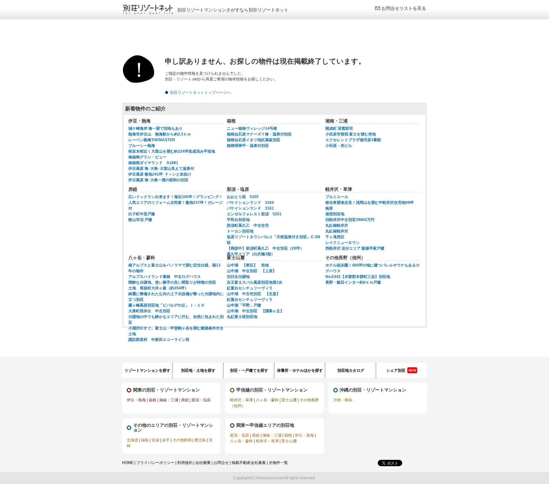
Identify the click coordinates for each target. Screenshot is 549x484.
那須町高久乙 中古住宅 (248, 225)
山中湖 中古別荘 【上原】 (251, 271)
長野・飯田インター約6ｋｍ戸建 (353, 282)
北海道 (132, 440)
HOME (127, 462)
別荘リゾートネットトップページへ (200, 92)
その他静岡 (182, 440)
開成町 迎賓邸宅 (339, 128)
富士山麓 (289, 400)
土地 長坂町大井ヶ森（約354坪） (158, 288)
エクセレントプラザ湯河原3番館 (353, 140)
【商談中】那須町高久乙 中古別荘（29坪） (265, 248)
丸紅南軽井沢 (336, 225)
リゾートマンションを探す (147, 370)
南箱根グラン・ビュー (147, 157)
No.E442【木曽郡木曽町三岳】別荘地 (357, 276)
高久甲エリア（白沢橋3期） (251, 254)
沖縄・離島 (342, 400)
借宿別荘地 (334, 214)
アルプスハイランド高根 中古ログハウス (164, 276)
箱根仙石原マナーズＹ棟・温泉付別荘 (259, 134)
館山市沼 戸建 (140, 220)
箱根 (152, 400)
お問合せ (221, 462)
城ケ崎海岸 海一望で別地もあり (155, 128)
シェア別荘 (401, 370)
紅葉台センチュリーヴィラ (250, 288)
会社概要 (203, 462)
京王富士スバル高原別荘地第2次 (254, 282)
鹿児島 (200, 440)
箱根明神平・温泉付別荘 (248, 145)
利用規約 (185, 462)
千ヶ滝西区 (334, 237)
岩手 (166, 440)
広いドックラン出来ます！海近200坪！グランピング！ (175, 197)
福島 (145, 440)
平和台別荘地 (238, 220)
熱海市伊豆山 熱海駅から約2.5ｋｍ (159, 134)
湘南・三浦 (168, 400)
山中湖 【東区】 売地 (248, 265)
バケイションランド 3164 (250, 202)
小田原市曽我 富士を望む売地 (350, 134)
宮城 (155, 440)
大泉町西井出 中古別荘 (149, 311)
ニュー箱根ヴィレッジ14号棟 (252, 128)
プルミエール (336, 197)
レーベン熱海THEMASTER (151, 140)
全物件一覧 (278, 462)
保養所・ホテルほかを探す (300, 370)
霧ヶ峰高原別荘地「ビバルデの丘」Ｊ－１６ (166, 305)
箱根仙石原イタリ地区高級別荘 (253, 140)
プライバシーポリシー (155, 462)
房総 (185, 400)
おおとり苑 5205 (243, 197)
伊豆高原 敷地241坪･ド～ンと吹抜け (159, 174)
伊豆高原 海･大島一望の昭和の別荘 (158, 180)
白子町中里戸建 (141, 214)
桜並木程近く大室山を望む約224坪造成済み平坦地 (171, 151)
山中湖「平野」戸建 (244, 305)
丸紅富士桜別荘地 (242, 317)
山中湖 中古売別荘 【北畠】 (253, 294)
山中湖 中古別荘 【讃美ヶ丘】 (255, 311)
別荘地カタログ (350, 370)
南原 (329, 208)
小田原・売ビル (338, 145)
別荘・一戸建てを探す (249, 370)
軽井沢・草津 (241, 400)
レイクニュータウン (342, 242)
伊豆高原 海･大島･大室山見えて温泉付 (161, 168)
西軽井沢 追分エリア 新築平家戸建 (354, 248)
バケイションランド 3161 (250, 208)
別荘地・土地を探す (198, 370)
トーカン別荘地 (240, 231)
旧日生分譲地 (238, 276)
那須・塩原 (201, 400)
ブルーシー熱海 (141, 145)
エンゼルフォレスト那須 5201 (254, 214)
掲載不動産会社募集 (249, 462)
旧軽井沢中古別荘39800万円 (350, 220)
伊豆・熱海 (136, 400)
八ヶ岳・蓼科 (267, 400)
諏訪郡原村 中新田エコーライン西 (158, 339)
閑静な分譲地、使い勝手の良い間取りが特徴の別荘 (172, 282)
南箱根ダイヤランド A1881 (153, 163)
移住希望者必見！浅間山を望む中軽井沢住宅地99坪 (369, 202)
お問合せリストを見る (404, 8)
